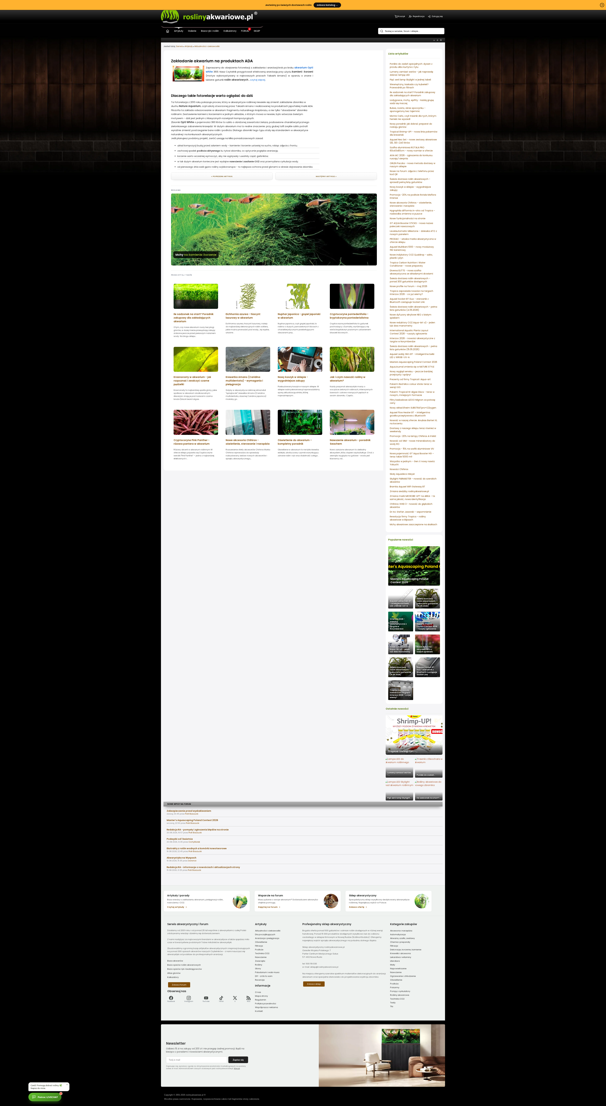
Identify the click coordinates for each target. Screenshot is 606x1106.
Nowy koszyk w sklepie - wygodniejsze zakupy (293, 378)
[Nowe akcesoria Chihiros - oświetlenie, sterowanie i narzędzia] (248, 436)
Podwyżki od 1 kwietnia (180, 839)
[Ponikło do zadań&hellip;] (429, 768)
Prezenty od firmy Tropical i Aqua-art (410, 379)
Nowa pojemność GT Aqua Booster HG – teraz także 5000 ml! (412, 455)
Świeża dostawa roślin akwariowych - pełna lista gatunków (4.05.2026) (413, 308)
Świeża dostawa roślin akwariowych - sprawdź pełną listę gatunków (410, 180)
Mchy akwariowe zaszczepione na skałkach (413, 524)
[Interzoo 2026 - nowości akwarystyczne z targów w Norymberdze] (400, 621)
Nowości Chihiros (399, 469)
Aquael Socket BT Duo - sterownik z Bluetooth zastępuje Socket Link (409, 300)
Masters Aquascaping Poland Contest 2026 (413, 362)
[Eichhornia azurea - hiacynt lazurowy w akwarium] (248, 310)
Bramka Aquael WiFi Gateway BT (407, 486)
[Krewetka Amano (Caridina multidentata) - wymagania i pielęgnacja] (248, 372)
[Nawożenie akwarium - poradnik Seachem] (352, 436)
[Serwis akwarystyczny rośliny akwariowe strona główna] (167, 30)
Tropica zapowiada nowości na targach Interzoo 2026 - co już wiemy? (411, 292)
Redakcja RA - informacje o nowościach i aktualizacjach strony (203, 867)
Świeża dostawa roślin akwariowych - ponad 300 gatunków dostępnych (410, 280)
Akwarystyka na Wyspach (181, 857)
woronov (192, 860)
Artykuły (189, 46)
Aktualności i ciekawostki (207, 46)
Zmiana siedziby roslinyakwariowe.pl (409, 491)
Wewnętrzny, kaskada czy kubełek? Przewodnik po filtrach (409, 86)
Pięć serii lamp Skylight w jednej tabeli (410, 79)
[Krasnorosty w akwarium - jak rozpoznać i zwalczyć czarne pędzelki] (196, 372)
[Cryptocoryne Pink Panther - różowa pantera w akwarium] (196, 436)
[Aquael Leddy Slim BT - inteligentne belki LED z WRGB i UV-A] (400, 599)
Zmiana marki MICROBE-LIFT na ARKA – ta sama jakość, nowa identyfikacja (412, 497)
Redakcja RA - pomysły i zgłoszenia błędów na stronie (198, 829)
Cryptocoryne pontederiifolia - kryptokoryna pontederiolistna (349, 315)
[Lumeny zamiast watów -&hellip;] (399, 768)
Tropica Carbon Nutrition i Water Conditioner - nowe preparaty (407, 264)
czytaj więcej (257, 79)
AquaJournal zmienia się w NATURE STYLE (412, 366)
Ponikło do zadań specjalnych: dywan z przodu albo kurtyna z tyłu (411, 65)
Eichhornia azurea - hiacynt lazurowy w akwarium (243, 315)
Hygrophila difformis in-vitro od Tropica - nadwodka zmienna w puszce (412, 212)
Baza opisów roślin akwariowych (184, 964)
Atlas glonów (174, 973)
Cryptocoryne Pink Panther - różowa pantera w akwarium (192, 441)
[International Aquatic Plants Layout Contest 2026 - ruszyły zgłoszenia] (427, 621)
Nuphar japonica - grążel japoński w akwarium (299, 315)
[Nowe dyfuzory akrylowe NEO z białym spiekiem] (427, 644)
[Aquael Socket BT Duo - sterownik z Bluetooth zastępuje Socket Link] (427, 667)
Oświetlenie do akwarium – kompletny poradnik (295, 441)
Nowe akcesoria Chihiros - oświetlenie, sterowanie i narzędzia (411, 204)
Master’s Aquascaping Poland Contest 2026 (192, 820)
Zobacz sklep (314, 983)
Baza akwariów (175, 960)
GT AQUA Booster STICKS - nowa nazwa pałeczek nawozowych (411, 225)
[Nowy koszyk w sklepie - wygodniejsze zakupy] (300, 372)
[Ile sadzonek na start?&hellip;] (429, 790)
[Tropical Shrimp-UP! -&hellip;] (414, 735)
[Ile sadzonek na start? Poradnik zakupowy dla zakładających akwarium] (196, 310)
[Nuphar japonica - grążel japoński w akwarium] (300, 310)
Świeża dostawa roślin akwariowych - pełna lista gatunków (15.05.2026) (413, 348)
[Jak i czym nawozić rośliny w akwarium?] (352, 372)
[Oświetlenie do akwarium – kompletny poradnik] (300, 436)
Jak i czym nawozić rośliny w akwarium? (347, 378)
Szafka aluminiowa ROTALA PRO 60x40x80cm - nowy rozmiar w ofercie (411, 149)
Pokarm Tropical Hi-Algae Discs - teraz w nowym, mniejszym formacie (412, 393)
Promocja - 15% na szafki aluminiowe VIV (412, 448)
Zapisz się (238, 1060)
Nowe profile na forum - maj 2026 (408, 286)
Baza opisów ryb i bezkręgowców (184, 969)
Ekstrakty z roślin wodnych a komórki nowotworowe (197, 848)
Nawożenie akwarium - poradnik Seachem (350, 441)
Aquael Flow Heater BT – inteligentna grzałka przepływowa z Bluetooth (410, 414)
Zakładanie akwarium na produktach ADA (212, 61)
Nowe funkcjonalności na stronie (407, 218)
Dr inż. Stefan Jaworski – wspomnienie (410, 511)
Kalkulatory (173, 977)
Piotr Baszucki (191, 813)
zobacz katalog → (327, 5)
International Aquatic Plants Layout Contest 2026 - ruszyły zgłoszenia (409, 332)
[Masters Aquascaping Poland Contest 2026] (414, 566)
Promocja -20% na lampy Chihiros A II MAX (413, 436)
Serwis (179, 46)
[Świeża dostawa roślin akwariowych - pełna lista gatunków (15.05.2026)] (427, 599)
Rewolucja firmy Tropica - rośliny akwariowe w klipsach (408, 518)
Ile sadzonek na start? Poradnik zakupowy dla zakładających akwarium (412, 94)
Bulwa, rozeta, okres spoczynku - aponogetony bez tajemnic (407, 109)
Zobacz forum (179, 984)
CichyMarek (194, 842)
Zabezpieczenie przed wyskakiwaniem (189, 810)
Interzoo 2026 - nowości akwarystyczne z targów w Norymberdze (412, 340)
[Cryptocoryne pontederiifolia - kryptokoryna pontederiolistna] (352, 310)
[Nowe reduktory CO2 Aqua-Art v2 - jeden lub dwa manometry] (400, 644)
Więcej (237, 1068)
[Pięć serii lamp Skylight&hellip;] (399, 790)
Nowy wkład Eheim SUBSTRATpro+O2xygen (413, 407)
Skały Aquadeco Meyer (402, 474)
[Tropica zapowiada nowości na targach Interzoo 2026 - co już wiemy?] (400, 690)
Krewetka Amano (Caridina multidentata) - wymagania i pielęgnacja (244, 380)
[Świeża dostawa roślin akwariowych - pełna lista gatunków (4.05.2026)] (400, 667)
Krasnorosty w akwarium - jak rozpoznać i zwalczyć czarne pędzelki (192, 380)
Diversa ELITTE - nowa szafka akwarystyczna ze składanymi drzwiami (411, 272)
